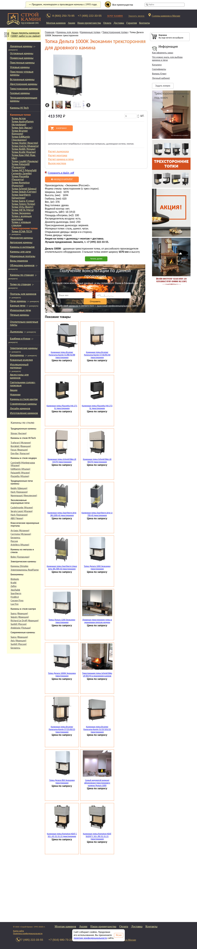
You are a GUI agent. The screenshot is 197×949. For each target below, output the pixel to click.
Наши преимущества (89, 22)
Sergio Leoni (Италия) (22, 511)
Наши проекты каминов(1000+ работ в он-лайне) (25, 35)
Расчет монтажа (57, 155)
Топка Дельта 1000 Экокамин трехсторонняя (97, 567)
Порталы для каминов (23, 294)
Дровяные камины (21, 46)
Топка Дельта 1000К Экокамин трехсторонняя (62, 674)
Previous (46, 105)
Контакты (144, 22)
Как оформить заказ (162, 53)
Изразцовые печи (20, 310)
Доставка (119, 22)
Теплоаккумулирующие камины (23, 100)
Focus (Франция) (19, 450)
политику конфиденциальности (90, 938)
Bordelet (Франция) (21, 446)
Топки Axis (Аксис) (22, 127)
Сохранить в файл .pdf (61, 173)
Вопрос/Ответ (159, 74)
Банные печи (17, 305)
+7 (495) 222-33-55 (90, 15)
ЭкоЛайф (15, 590)
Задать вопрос (162, 86)
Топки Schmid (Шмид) (24, 188)
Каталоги (157, 65)
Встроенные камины (22, 79)
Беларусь (15, 538)
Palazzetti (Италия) (20, 473)
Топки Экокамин (21, 213)
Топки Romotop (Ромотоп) (21, 184)
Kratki (13, 583)
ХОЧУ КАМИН (115, 15)
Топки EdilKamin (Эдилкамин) (21, 139)
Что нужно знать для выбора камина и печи (167, 59)
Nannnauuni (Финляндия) (24, 495)
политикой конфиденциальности (114, 306)
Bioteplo (15, 579)
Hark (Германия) (19, 492)
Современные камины (23, 404)
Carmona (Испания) (21, 534)
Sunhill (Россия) (19, 624)
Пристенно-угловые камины (21, 73)
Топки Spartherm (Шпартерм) (21, 197)
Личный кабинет (161, 78)
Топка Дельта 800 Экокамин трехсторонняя (62, 781)
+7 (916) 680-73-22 (60, 939)
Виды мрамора (19, 260)
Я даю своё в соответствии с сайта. (97, 306)
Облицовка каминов (22, 265)
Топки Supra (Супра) (23, 201)
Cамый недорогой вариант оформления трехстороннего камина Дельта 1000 (97, 783)
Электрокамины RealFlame (25, 570)
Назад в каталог (63, 179)
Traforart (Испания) (21, 443)
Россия (14, 541)
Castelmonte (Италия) (22, 507)
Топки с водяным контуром (22, 218)
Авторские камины (21, 242)
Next (88, 105)
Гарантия (131, 22)
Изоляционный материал (19, 366)
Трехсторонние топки (25, 228)
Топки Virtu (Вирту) (22, 207)
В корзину (61, 128)
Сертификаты (159, 69)
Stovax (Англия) (19, 433)
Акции (71, 22)
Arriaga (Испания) (20, 530)
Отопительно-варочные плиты (24, 324)
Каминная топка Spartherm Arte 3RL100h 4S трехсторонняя (62, 514)
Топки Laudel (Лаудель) (25, 161)
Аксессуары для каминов (19, 376)
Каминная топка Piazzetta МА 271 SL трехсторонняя (62, 407)
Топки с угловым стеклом (21, 224)
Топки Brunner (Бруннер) (20, 133)
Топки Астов (19, 118)
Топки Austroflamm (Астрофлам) (23, 123)
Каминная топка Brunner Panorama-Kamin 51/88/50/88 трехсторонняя (62, 355)
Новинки (15, 394)
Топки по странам (20, 284)
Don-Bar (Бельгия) (20, 453)
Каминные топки (20, 114)
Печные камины (19, 315)
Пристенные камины (22, 62)
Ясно (119, 935)
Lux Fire (14, 604)
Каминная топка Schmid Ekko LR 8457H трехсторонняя (97, 460)
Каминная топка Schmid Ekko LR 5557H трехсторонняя (62, 460)
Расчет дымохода (58, 151)
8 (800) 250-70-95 (63, 15)
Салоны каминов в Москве (166, 15)
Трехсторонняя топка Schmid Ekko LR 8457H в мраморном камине (97, 674)
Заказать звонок (136, 15)
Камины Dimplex (19, 566)
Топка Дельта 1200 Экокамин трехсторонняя (62, 621)
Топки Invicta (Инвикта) (25, 146)
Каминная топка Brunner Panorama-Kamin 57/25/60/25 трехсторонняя (62, 729)
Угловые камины (20, 67)
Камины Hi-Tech (19, 108)
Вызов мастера (57, 163)
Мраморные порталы (22, 256)
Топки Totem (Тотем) (23, 204)
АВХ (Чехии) (17, 518)
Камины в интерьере (22, 247)
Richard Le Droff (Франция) (25, 621)
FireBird (15, 597)
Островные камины (21, 53)
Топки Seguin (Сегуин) (24, 191)
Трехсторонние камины (24, 88)
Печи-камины (18, 301)
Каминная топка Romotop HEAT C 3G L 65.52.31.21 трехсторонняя (62, 835)
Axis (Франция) (18, 641)
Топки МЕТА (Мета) (23, 210)
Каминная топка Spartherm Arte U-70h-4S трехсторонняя (97, 514)
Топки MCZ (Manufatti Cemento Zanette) (24, 172)
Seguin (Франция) (20, 617)
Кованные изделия (21, 360)
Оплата (107, 22)
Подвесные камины (21, 58)
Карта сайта (18, 931)
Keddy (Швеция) (19, 488)
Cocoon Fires (17, 600)
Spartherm (16, 593)
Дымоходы (16, 331)
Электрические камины (24, 348)
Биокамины (17, 355)
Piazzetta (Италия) (20, 476)
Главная (49, 32)
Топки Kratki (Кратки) (24, 152)
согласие (73, 306)
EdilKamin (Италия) (20, 469)
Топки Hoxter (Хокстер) (25, 143)
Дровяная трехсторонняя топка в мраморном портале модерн (97, 621)
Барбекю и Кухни (20, 338)
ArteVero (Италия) (20, 545)
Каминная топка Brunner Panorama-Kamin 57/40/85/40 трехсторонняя (97, 355)
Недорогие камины (21, 238)
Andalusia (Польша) (21, 628)
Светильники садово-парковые (23, 384)
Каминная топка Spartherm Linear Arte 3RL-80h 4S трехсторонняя (62, 567)
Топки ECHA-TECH (22, 231)
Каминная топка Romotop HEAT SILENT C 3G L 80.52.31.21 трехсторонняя (97, 836)
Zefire (13, 586)
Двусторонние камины (23, 84)
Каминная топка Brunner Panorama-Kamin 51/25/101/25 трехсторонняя (97, 729)
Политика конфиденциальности (27, 934)
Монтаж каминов (56, 22)
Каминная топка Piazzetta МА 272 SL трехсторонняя (97, 407)
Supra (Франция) (19, 613)
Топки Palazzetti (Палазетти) (21, 166)
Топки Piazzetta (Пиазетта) (20, 178)
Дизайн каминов (20, 408)
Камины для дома (67, 32)
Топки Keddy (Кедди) (23, 149)
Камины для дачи (20, 251)
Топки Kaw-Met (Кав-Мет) (24, 157)
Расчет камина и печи (61, 159)
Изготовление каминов (24, 413)
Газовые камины (20, 93)
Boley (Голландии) (20, 557)
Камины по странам (22, 275)
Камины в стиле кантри (24, 399)
